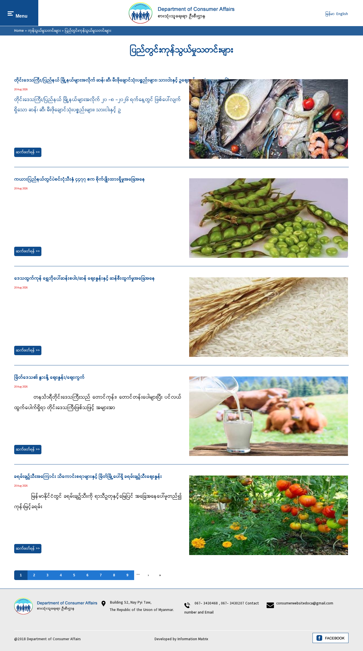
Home (19, 31)
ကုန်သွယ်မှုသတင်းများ (44, 31)
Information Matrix (193, 639)
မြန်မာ (330, 14)
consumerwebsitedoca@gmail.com (304, 603)
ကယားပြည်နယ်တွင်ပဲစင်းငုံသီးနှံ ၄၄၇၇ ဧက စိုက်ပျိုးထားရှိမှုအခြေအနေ (79, 179)
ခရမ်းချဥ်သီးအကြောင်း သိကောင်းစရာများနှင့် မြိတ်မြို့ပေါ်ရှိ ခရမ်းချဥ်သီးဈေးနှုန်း (88, 476)
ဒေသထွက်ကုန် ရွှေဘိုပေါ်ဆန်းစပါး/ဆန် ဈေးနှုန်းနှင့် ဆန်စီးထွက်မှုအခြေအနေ (84, 278)
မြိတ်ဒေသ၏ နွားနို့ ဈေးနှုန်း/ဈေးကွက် (49, 377)
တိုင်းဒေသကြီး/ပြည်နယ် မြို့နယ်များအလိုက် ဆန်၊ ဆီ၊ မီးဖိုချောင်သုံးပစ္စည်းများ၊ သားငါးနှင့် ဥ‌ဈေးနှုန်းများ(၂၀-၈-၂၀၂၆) (121, 80)
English (342, 14)
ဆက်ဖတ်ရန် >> (28, 152)
